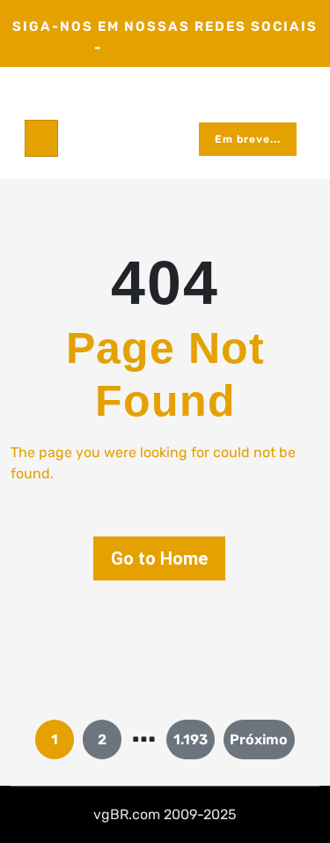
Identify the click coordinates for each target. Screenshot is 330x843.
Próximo (259, 739)
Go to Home (159, 558)
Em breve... (248, 139)
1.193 (190, 739)
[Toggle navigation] (41, 138)
